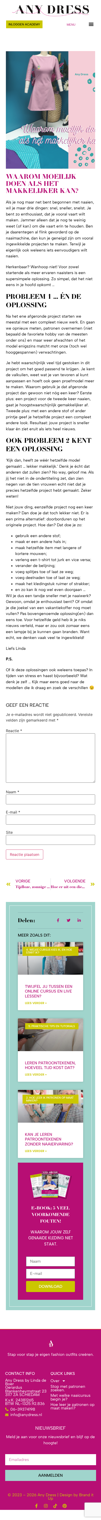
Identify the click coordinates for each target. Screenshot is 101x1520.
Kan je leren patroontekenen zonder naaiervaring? (49, 1139)
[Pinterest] (64, 1506)
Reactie (14, 731)
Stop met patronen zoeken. (67, 1388)
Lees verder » (36, 1003)
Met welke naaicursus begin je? (70, 1397)
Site (9, 832)
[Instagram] (46, 1506)
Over (54, 1380)
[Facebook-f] (36, 1506)
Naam (12, 792)
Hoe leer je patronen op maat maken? (72, 1406)
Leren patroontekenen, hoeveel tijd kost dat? (50, 1065)
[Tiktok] (55, 1506)
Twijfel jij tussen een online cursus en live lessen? (48, 991)
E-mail (13, 812)
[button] (91, 24)
